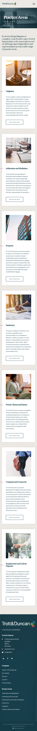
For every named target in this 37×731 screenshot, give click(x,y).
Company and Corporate (16, 482)
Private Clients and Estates (16, 405)
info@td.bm (8, 652)
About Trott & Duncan (9, 670)
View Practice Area (14, 122)
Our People (5, 673)
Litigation (10, 91)
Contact (4, 679)
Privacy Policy (6, 683)
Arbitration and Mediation (17, 168)
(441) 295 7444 (10, 649)
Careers (4, 676)
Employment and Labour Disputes (13, 700)
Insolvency (10, 325)
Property (9, 246)
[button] (34, 4)
